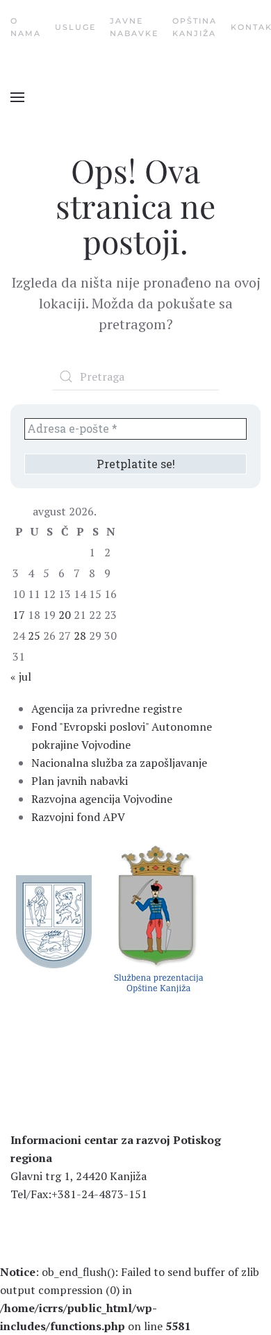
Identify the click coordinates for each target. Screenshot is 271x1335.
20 (64, 614)
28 (80, 635)
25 (34, 635)
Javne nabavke (134, 27)
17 (19, 614)
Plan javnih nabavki (79, 780)
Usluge (75, 27)
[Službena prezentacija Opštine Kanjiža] (157, 918)
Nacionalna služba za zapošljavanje (119, 762)
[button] (17, 97)
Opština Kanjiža (194, 27)
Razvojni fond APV (78, 816)
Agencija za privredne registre (106, 708)
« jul (20, 676)
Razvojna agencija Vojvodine (101, 798)
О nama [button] (25, 27)
